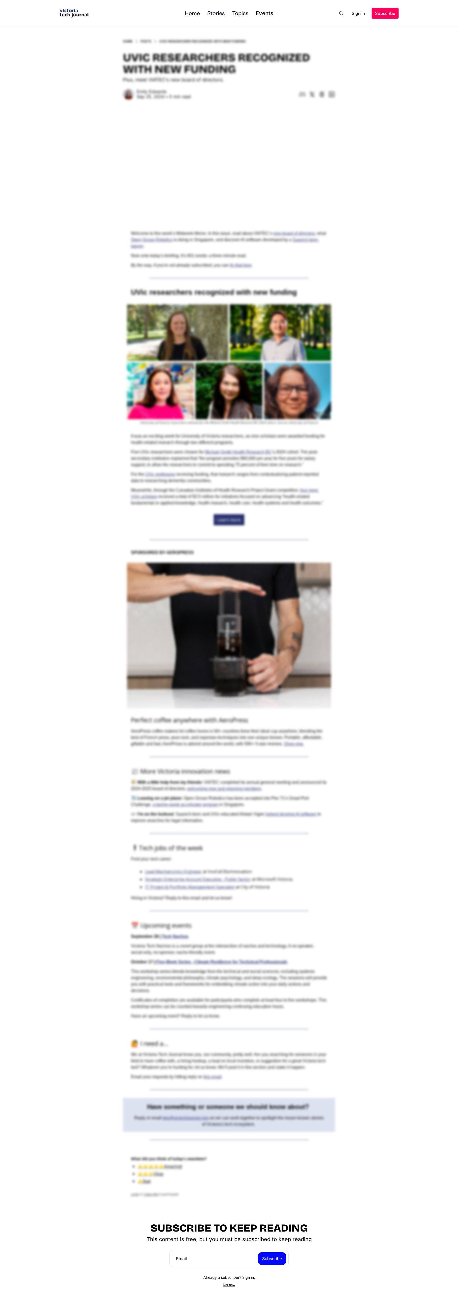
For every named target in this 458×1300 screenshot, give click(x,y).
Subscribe (272, 1258)
